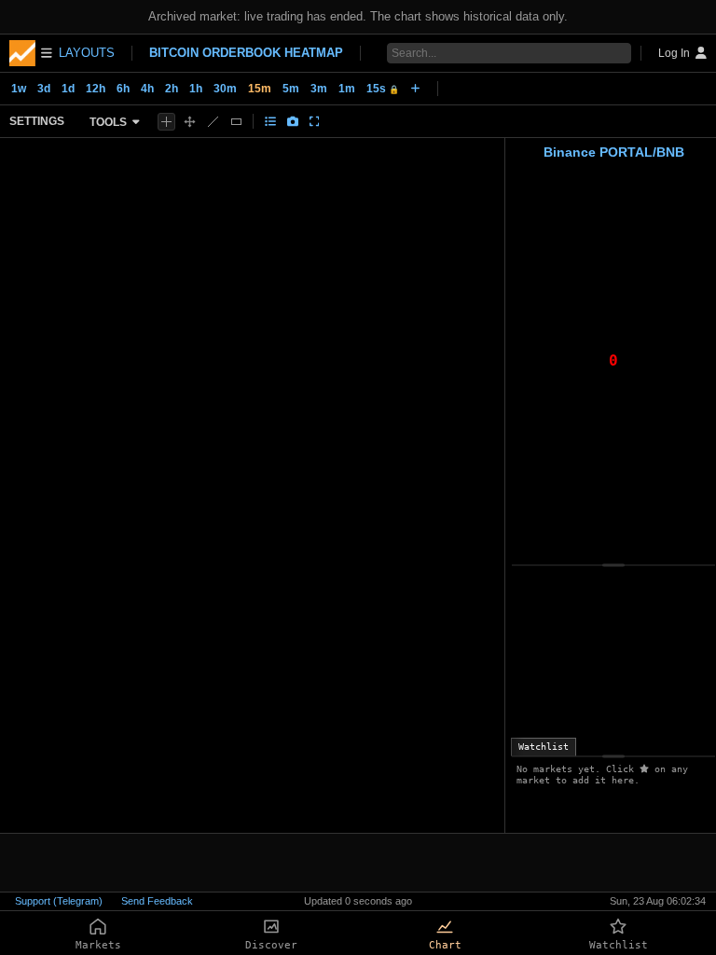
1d (68, 88)
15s (382, 88)
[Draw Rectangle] (236, 122)
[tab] (543, 747)
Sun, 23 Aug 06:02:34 (658, 901)
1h (195, 88)
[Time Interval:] (415, 88)
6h (123, 88)
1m (346, 88)
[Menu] (31, 53)
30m (225, 88)
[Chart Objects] (270, 121)
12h (95, 88)
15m (259, 88)
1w (18, 88)
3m (318, 88)
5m (290, 88)
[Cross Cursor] (166, 122)
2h (171, 88)
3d (43, 88)
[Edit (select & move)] (190, 122)
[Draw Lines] (213, 122)
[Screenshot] (292, 121)
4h (147, 88)
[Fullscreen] (315, 121)
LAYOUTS (87, 53)
